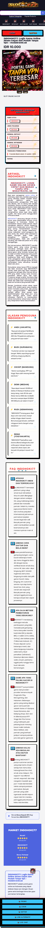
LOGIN (12, 33)
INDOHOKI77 (12, 219)
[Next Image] (41, 70)
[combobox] (20, 13)
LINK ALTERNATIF (23, 917)
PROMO (24, 902)
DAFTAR (33, 33)
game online (30, 195)
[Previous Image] (3, 70)
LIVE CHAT (24, 923)
